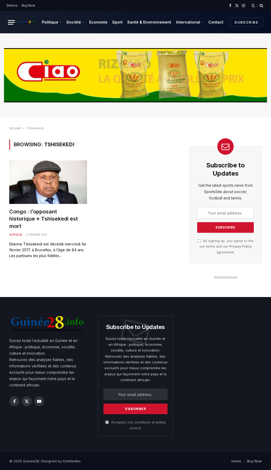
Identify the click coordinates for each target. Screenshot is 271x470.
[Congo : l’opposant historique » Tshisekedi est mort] (48, 182)
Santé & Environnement (149, 22)
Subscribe (246, 22)
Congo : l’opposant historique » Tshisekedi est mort (43, 218)
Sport (117, 22)
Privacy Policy (240, 246)
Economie (98, 22)
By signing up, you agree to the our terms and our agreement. (227, 246)
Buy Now (28, 5)
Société (73, 22)
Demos (12, 5)
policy (161, 422)
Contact (215, 22)
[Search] (261, 5)
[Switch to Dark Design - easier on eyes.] (253, 5)
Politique (50, 22)
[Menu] (11, 22)
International (188, 22)
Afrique (15, 234)
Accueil (15, 128)
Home (236, 461)
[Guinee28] (27, 22)
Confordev (71, 461)
